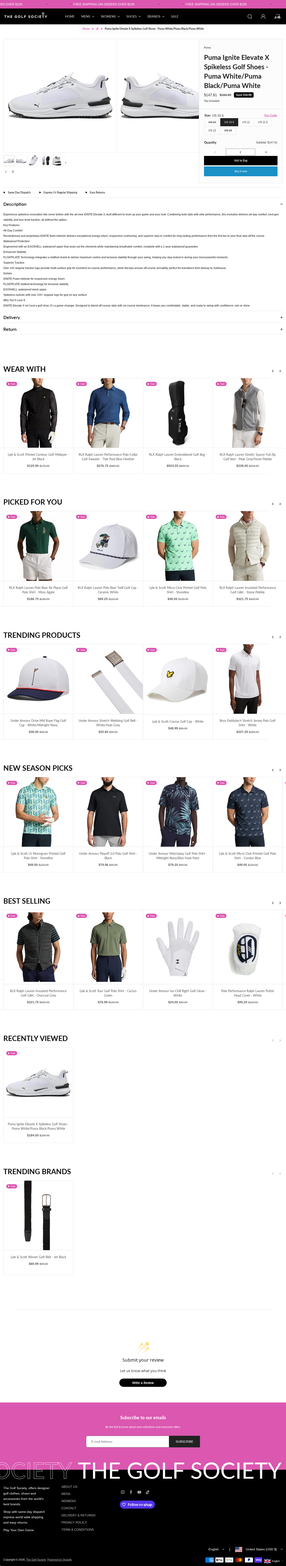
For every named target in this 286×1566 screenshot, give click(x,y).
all (97, 28)
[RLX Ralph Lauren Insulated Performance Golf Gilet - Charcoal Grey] (41, 947)
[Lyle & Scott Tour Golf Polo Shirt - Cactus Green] (110, 947)
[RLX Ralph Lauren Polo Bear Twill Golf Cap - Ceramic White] (110, 546)
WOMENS (68, 1501)
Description (14, 204)
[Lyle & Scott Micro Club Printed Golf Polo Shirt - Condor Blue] (250, 812)
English (213, 1549)
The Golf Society (36, 1559)
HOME (70, 16)
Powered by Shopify (59, 1559)
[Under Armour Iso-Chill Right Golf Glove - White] (180, 947)
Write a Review (143, 1383)
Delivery (11, 317)
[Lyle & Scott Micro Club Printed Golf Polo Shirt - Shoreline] (180, 546)
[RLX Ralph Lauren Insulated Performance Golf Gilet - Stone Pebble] (250, 546)
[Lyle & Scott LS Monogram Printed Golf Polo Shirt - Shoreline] (41, 812)
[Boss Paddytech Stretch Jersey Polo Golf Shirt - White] (250, 679)
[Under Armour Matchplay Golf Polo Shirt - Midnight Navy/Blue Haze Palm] (180, 812)
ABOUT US (69, 1486)
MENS (65, 1494)
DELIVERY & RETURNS (78, 1515)
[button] (9, 160)
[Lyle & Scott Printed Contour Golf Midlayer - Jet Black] (41, 413)
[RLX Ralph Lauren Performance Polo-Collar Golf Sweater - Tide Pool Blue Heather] (110, 413)
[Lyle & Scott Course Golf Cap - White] (180, 679)
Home (86, 28)
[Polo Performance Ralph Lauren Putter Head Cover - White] (250, 947)
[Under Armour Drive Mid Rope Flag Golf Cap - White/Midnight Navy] (41, 679)
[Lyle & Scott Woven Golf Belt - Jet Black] (38, 1215)
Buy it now (241, 171)
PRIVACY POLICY (74, 1522)
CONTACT (68, 1508)
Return (10, 329)
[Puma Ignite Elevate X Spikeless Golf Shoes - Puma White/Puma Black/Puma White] (38, 1082)
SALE (175, 16)
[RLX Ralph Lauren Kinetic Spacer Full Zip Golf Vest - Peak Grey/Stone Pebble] (250, 413)
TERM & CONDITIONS (77, 1529)
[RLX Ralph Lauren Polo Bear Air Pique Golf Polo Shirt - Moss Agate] (41, 546)
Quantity (210, 142)
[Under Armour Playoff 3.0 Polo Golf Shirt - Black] (110, 812)
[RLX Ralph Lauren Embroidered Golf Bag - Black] (180, 413)
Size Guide (270, 115)
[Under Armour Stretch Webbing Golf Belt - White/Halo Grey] (110, 679)
